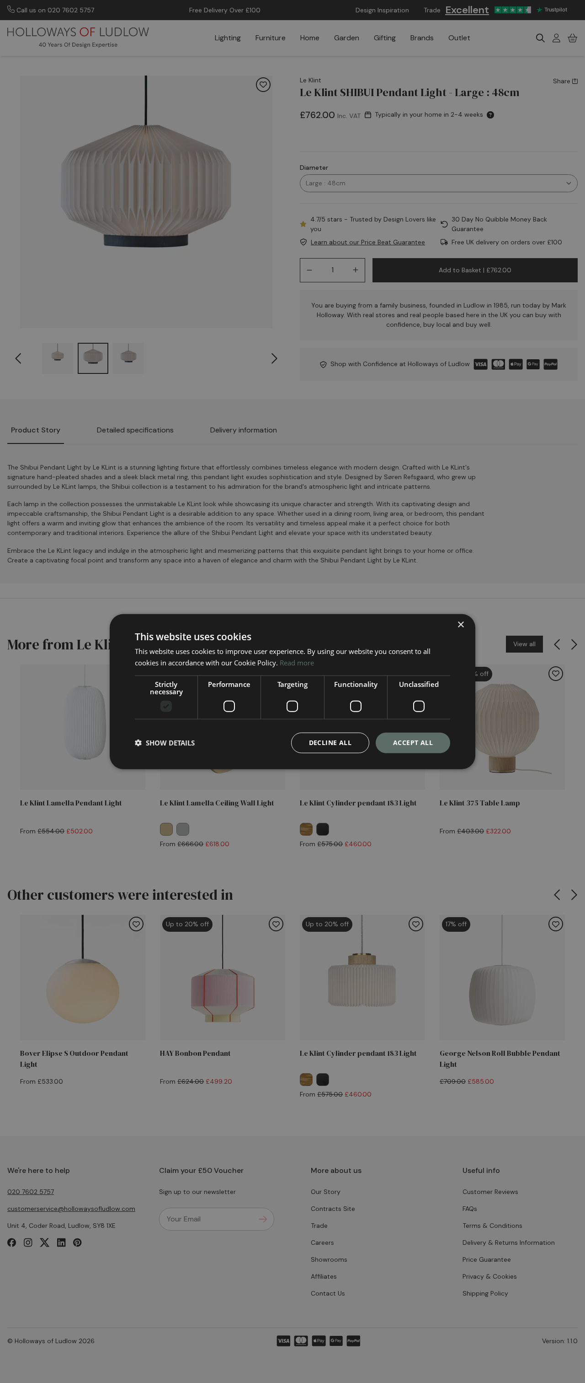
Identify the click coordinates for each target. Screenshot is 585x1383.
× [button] (460, 624)
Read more (297, 662)
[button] (165, 743)
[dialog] (292, 691)
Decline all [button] (330, 742)
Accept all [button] (413, 742)
